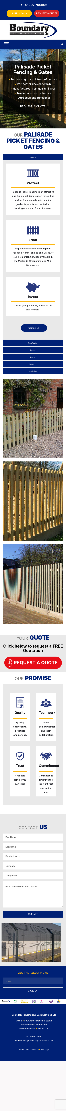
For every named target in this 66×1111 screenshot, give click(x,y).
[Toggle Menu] (6, 45)
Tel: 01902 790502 (33, 5)
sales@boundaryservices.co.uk (34, 1040)
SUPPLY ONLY (19, 13)
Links (21, 1049)
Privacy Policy (32, 1049)
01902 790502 (33, 1036)
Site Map (45, 1049)
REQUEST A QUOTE (46, 13)
